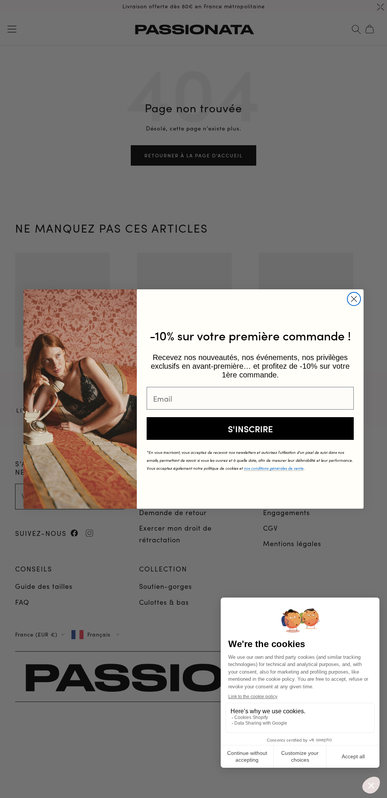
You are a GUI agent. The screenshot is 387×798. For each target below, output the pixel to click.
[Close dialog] (354, 299)
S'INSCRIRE (250, 428)
